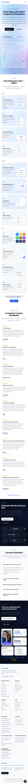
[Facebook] (10, 676)
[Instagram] (13, 676)
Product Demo (18, 702)
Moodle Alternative (5, 732)
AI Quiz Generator (19, 720)
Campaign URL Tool (19, 724)
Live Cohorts (4, 685)
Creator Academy (5, 706)
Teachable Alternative (6, 718)
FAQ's (16, 707)
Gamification (4, 694)
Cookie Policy (14, 781)
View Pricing (5, 522)
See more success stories (13, 495)
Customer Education (19, 739)
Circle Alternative (5, 730)
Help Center (17, 704)
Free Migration (18, 688)
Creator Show (4, 704)
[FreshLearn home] (5, 2)
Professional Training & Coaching (6, 744)
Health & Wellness (5, 739)
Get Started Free (6, 519)
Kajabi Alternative (5, 720)
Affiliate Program (18, 687)
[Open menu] (25, 2)
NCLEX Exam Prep (5, 758)
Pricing (16, 683)
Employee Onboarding (20, 738)
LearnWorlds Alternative (6, 724)
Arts (2, 741)
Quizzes (3, 692)
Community (3, 690)
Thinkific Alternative (5, 722)
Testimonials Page (5, 696)
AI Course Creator (19, 718)
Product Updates (18, 709)
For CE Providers (4, 752)
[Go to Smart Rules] (13, 70)
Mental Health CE (5, 756)
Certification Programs (6, 754)
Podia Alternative (5, 726)
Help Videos (17, 706)
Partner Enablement (19, 741)
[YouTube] (8, 676)
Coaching (3, 687)
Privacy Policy (7, 781)
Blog (2, 707)
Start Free (8, 29)
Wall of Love (17, 685)
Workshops (3, 688)
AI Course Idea (18, 722)
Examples (3, 702)
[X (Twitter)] (2, 676)
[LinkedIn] (5, 676)
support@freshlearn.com (19, 765)
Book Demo (19, 29)
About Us (17, 690)
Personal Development (6, 738)
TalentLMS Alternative (6, 728)
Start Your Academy (8, 618)
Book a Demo (6, 624)
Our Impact (3, 709)
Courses (3, 683)
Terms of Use (21, 781)
